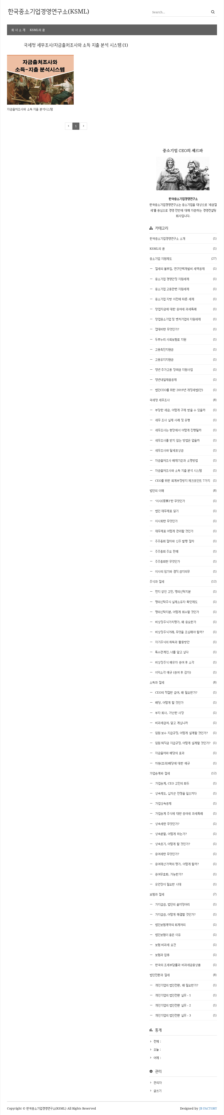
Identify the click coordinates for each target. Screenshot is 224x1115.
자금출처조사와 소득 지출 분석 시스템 (185, 470)
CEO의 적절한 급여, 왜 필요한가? (185, 692)
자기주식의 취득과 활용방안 (185, 642)
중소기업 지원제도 (183, 258)
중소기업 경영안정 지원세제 (185, 279)
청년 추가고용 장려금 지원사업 (185, 369)
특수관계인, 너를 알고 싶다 (185, 652)
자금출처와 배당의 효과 (185, 753)
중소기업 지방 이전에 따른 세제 (185, 299)
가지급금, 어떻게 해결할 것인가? (185, 914)
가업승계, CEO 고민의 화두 (185, 783)
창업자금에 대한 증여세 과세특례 (185, 309)
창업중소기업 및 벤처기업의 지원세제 (185, 319)
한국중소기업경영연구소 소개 (183, 238)
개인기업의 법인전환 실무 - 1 (185, 995)
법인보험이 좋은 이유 (185, 935)
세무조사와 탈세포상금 (185, 450)
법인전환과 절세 (183, 975)
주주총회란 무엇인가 (185, 561)
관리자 (158, 1082)
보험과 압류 (185, 955)
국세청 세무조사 (183, 400)
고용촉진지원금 (185, 349)
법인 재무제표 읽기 (185, 511)
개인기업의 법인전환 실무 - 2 (185, 1005)
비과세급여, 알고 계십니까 (185, 723)
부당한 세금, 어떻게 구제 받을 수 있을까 (185, 410)
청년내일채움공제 (185, 379)
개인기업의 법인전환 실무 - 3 (185, 1015)
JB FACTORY (208, 1108)
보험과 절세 (183, 894)
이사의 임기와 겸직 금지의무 (185, 571)
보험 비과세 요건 (185, 945)
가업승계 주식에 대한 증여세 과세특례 (185, 813)
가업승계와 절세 (183, 773)
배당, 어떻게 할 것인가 (185, 702)
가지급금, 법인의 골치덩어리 (185, 904)
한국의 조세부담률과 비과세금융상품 (185, 965)
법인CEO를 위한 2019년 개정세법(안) (185, 390)
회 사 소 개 (18, 30)
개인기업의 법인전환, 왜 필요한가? (185, 985)
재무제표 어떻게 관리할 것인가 (185, 531)
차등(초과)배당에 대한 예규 (185, 763)
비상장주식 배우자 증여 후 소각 (185, 662)
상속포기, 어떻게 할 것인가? (185, 844)
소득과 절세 (183, 682)
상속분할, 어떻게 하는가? (185, 834)
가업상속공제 (185, 803)
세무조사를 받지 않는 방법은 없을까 (185, 440)
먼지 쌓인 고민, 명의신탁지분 (185, 591)
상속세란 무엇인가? (185, 824)
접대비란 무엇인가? (185, 329)
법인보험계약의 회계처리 (185, 925)
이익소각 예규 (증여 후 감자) (185, 672)
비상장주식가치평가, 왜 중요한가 (185, 622)
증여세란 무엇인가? (185, 854)
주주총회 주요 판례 (185, 551)
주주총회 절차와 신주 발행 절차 (185, 541)
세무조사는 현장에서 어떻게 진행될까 (185, 430)
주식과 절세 (183, 581)
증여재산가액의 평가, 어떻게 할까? (185, 864)
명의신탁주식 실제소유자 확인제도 (185, 602)
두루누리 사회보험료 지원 (185, 339)
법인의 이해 (183, 490)
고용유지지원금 (185, 359)
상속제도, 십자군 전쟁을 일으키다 (185, 793)
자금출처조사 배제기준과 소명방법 (185, 460)
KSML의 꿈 (37, 30)
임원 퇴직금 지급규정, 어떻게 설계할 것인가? (185, 743)
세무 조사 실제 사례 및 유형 (185, 420)
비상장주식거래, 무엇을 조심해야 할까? (185, 632)
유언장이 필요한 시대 (185, 884)
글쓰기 (157, 1091)
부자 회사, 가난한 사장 (185, 713)
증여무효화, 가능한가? (185, 874)
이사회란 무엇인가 (185, 521)
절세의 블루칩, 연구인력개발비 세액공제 (185, 269)
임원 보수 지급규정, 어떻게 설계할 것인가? (185, 733)
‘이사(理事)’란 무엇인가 (185, 501)
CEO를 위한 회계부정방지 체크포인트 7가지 (185, 480)
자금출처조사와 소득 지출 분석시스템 (30, 109)
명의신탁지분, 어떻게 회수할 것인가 (185, 612)
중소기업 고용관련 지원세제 (185, 289)
